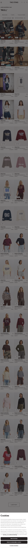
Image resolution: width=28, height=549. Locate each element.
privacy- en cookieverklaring (10, 534)
